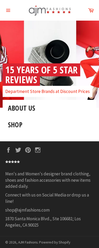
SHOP (15, 124)
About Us (21, 108)
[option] (49, 64)
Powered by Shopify (54, 242)
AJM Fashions (27, 242)
